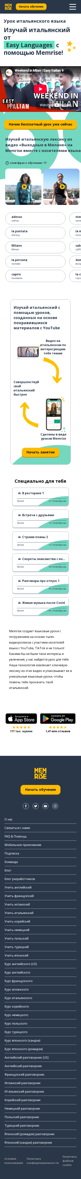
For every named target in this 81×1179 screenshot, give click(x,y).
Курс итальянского (18, 998)
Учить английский (18, 887)
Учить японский (16, 955)
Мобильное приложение (23, 845)
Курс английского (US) (21, 964)
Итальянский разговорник (24, 1091)
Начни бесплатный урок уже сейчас (40, 124)
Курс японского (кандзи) (22, 1040)
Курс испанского (17, 989)
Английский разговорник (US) (27, 1057)
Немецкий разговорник (22, 1108)
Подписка (12, 853)
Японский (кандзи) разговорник (28, 1142)
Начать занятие (40, 452)
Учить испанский (17, 904)
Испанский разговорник (23, 1083)
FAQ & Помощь (16, 836)
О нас (8, 819)
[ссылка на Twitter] (36, 806)
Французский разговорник (24, 1074)
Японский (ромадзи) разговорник (30, 1134)
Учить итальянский (19, 913)
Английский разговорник (23, 1066)
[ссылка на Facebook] (26, 806)
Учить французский (19, 896)
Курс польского (16, 1023)
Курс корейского (17, 1006)
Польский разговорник (22, 1117)
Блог (8, 870)
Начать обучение (31, 6)
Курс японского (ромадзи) (24, 1049)
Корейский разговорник (23, 1100)
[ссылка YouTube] (45, 806)
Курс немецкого (16, 1015)
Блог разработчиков (20, 879)
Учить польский (16, 938)
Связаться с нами (17, 828)
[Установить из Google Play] (58, 718)
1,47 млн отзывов (58, 731)
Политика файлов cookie (70, 1161)
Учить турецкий (17, 947)
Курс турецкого (16, 1032)
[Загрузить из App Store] (21, 718)
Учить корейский (17, 921)
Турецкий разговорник (22, 1125)
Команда (11, 862)
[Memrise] (8, 6)
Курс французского (19, 981)
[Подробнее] (72, 6)
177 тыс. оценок (21, 731)
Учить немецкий (17, 930)
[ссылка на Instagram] (55, 806)
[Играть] (24, 187)
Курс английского (17, 972)
